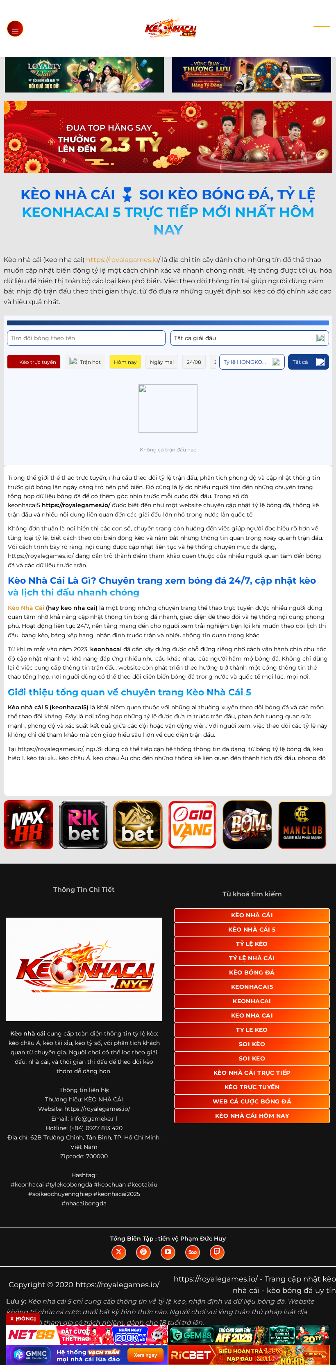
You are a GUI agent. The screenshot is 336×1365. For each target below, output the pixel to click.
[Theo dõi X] (118, 1252)
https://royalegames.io (122, 260)
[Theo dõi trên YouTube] (168, 1252)
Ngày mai (162, 362)
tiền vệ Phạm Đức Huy (192, 1238)
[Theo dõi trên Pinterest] (143, 1252)
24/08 (194, 362)
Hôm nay (125, 362)
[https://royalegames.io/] (170, 28)
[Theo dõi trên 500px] (192, 1252)
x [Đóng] (23, 1318)
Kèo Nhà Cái (26, 607)
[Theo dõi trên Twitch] (217, 1252)
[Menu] (15, 28)
